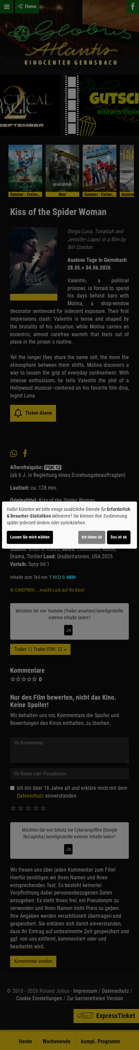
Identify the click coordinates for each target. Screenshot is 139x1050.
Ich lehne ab (92, 537)
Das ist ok (119, 537)
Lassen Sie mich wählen (30, 537)
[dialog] (69, 525)
